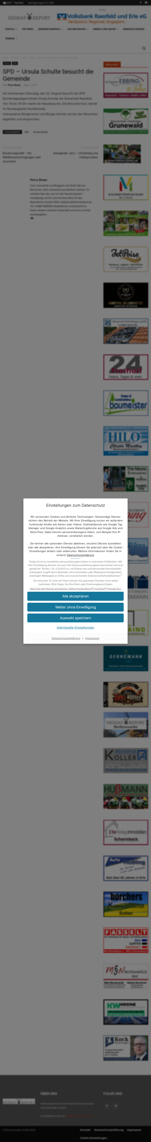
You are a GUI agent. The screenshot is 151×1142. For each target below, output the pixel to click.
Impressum (92, 638)
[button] (75, 607)
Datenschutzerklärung (80, 555)
